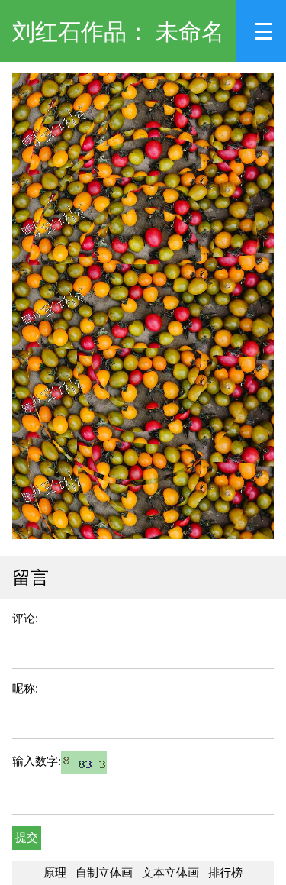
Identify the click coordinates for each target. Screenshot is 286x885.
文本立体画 (170, 872)
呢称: (25, 688)
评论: (25, 618)
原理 (54, 872)
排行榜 (225, 872)
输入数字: (36, 760)
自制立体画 (104, 872)
